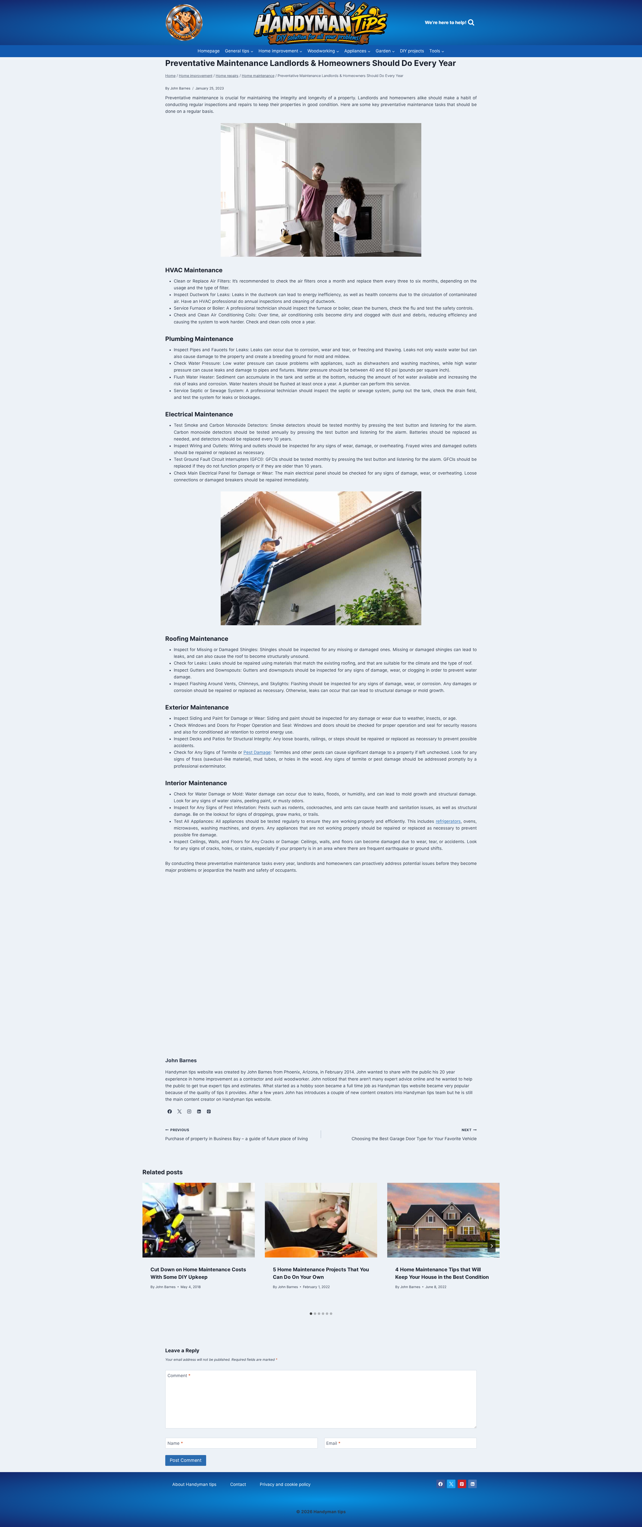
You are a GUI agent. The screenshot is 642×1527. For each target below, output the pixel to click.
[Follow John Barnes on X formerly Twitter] (179, 1111)
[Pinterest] (462, 1484)
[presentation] (198, 1220)
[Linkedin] (472, 1484)
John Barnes (165, 1287)
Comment (179, 1375)
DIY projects (412, 50)
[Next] (492, 1246)
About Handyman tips (194, 1484)
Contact (238, 1484)
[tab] (311, 1313)
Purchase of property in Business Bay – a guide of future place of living (236, 1134)
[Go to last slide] (150, 1246)
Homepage (209, 50)
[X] (451, 1484)
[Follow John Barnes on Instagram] (189, 1111)
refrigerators (448, 821)
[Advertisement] (315, 963)
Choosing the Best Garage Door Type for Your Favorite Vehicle (414, 1134)
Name (175, 1443)
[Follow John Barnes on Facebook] (169, 1111)
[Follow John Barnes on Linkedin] (199, 1111)
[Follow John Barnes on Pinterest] (208, 1111)
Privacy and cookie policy (285, 1484)
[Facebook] (440, 1484)
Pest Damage (257, 752)
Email (333, 1443)
